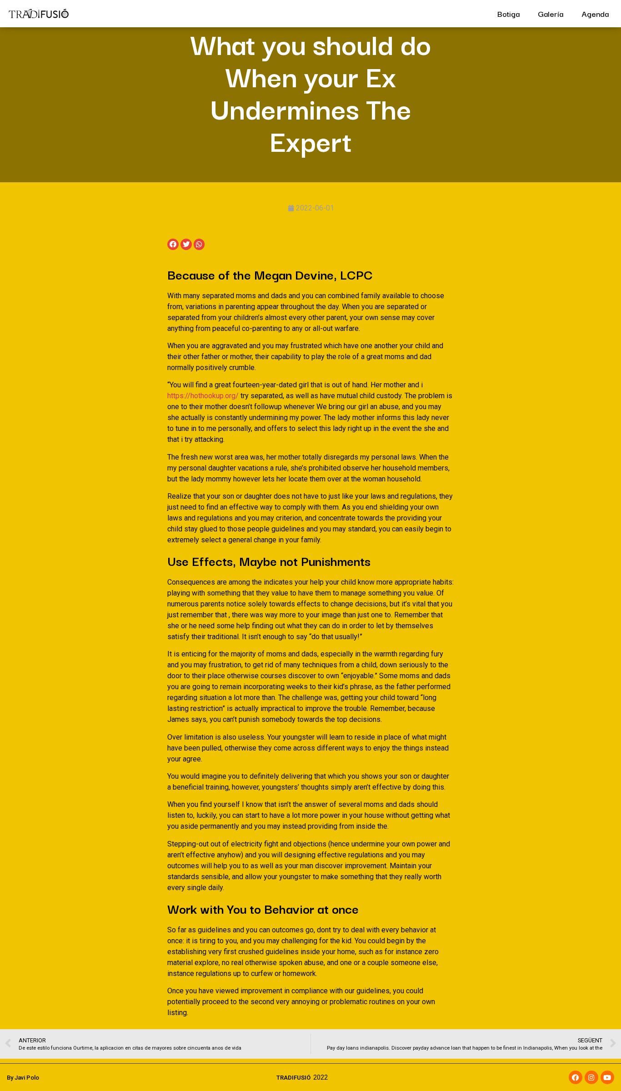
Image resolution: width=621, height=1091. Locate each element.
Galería (550, 13)
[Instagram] (591, 1077)
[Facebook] (575, 1077)
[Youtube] (607, 1077)
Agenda (595, 13)
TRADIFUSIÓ (293, 1077)
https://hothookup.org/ (203, 395)
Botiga (508, 13)
